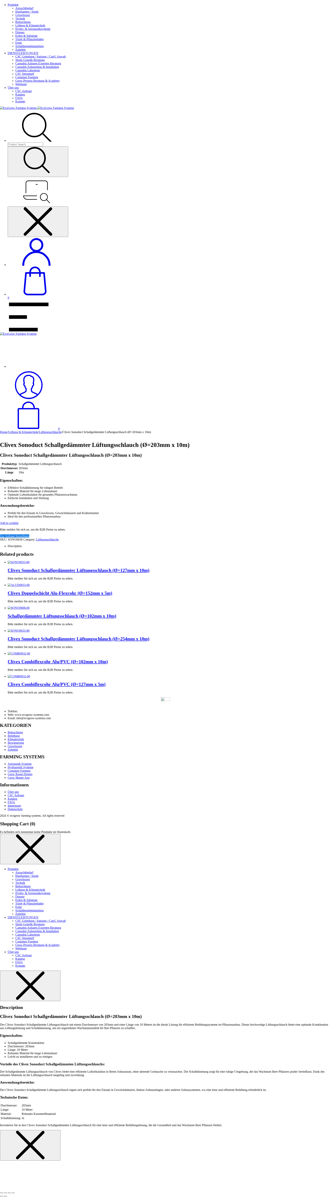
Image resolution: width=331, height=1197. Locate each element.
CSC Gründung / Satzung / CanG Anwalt (40, 56)
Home (3, 432)
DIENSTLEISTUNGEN (23, 53)
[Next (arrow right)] (5, 1196)
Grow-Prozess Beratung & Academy (37, 80)
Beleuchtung (23, 22)
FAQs (19, 98)
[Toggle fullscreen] (9, 1192)
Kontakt (20, 101)
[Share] (5, 1192)
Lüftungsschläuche (50, 432)
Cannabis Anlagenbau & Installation (37, 67)
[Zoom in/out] (13, 1192)
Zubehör (20, 49)
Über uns (13, 87)
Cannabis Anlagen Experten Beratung (38, 63)
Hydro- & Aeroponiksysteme (32, 29)
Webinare (21, 84)
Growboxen (22, 15)
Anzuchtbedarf (24, 8)
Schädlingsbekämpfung (29, 46)
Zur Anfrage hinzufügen (14, 536)
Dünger (20, 32)
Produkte (13, 4)
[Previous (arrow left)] (1, 1196)
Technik (20, 18)
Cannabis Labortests (27, 70)
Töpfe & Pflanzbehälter (29, 39)
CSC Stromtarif (24, 73)
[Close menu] (38, 221)
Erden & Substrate (26, 35)
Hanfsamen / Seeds (27, 11)
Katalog (20, 94)
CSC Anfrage (23, 91)
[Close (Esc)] (1, 1192)
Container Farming (26, 77)
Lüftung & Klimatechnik (30, 25)
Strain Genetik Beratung (30, 60)
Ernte (18, 42)
